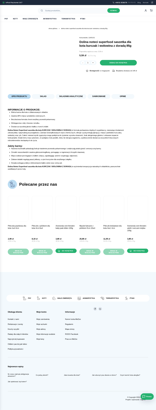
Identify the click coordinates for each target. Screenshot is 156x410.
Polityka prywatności (15, 349)
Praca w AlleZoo (71, 339)
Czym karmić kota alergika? (130, 375)
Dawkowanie (99, 96)
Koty (15, 19)
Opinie (123, 96)
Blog (139, 2)
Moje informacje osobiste (45, 334)
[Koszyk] (151, 10)
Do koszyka (67, 251)
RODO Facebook (71, 334)
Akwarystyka (50, 19)
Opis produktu (19, 96)
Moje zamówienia (42, 319)
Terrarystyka (68, 19)
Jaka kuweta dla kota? (72, 375)
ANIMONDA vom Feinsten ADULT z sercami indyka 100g (136, 228)
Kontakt (145, 2)
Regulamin (69, 324)
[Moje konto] (145, 10)
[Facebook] (152, 2)
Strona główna (53, 28)
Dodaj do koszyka (118, 63)
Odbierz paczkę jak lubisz (17, 344)
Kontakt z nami (13, 319)
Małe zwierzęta (30, 19)
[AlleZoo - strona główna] (10, 10)
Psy (6, 19)
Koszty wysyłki (13, 329)
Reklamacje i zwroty (15, 324)
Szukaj (113, 10)
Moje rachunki (41, 324)
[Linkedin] (100, 308)
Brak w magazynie (18, 252)
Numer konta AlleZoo (73, 319)
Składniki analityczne (71, 96)
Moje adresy (41, 329)
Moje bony (40, 339)
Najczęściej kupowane (16, 339)
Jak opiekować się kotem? (17, 381)
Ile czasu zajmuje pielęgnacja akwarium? (18, 375)
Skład (43, 96)
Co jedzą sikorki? (42, 375)
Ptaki (82, 19)
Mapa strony (69, 329)
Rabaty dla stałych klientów (18, 334)
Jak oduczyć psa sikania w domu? (104, 375)
